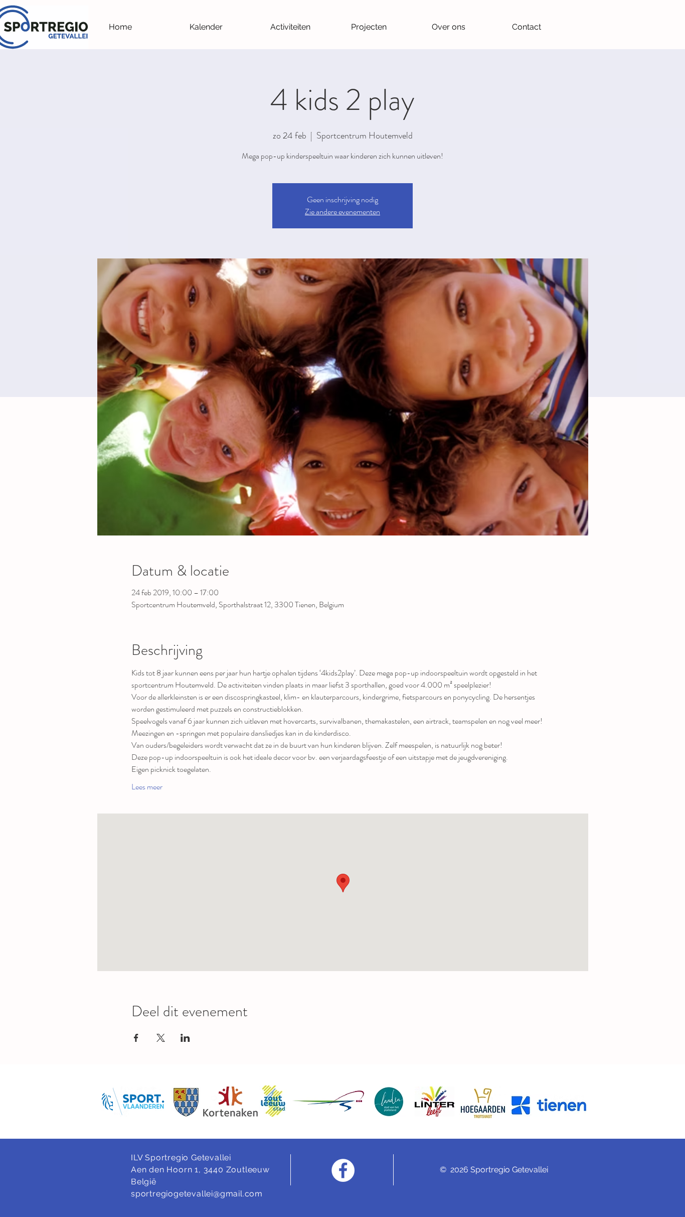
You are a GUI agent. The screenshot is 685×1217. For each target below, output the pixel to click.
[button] (303, 27)
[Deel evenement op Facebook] (136, 1038)
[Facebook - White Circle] (343, 1170)
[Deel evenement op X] (160, 1038)
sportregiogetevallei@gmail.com (197, 1193)
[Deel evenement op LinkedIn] (185, 1038)
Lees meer (146, 786)
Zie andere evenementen (342, 211)
